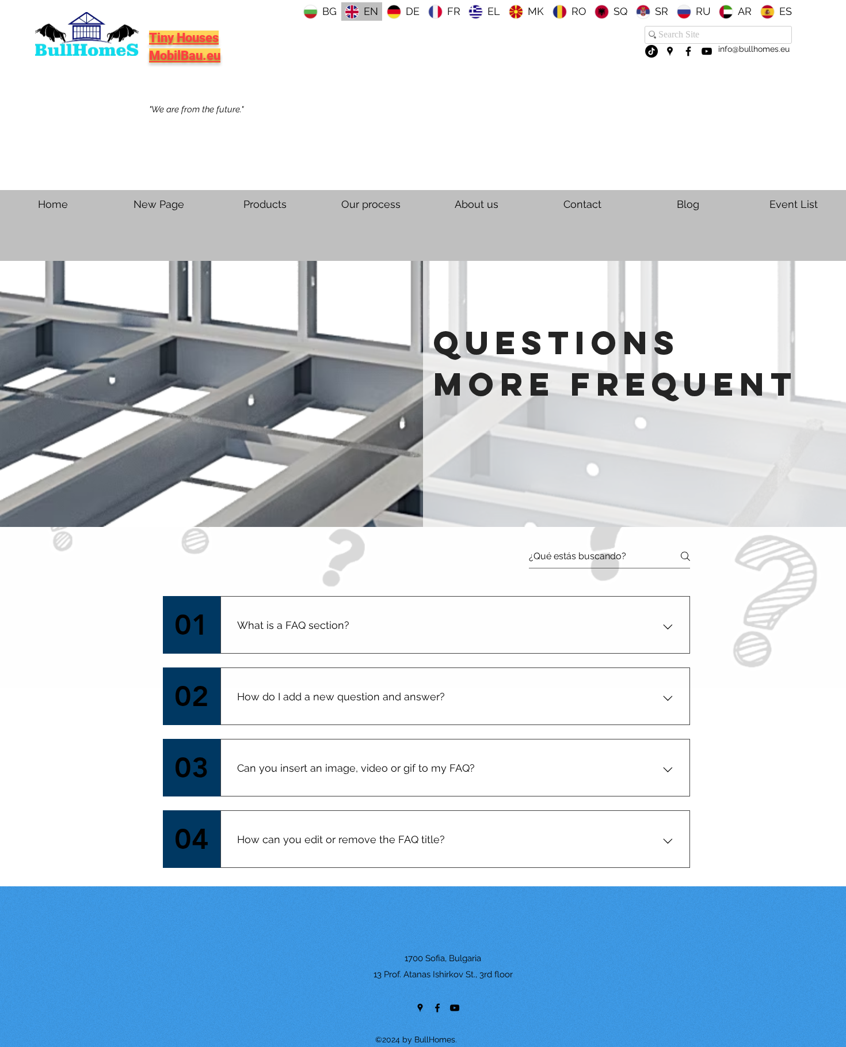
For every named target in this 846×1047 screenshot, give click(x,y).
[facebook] (688, 51)
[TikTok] (651, 51)
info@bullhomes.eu (754, 49)
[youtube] (706, 51)
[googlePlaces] (670, 51)
